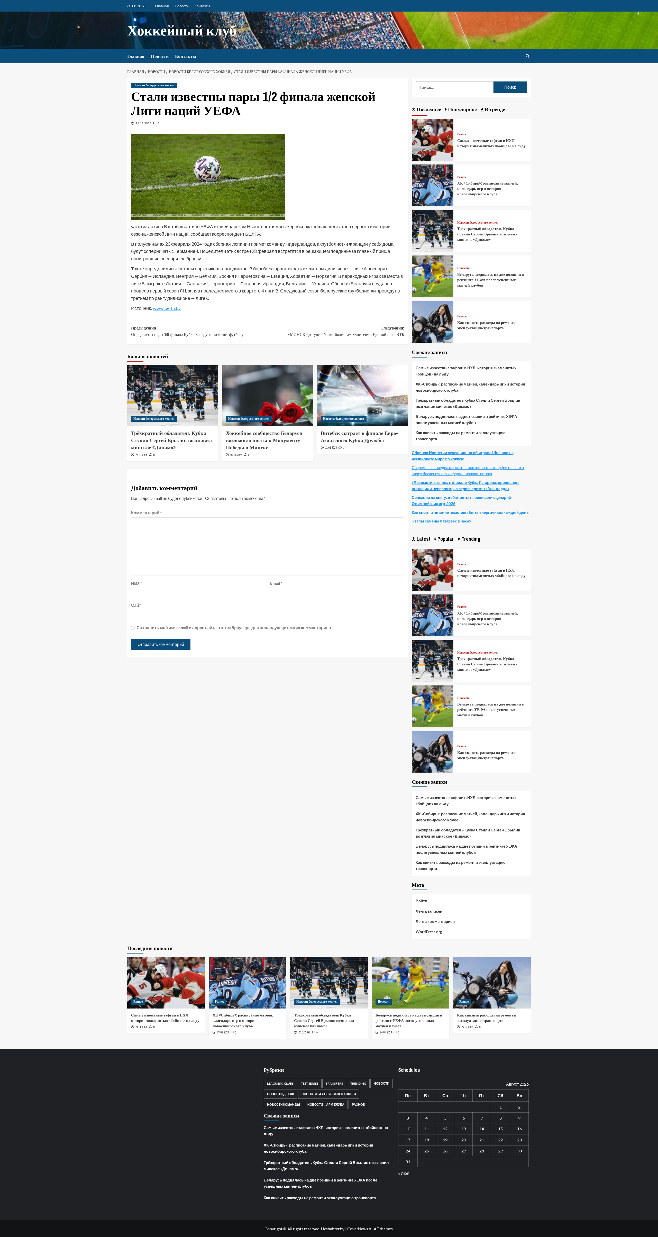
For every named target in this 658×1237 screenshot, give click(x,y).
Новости (182, 6)
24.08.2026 (141, 1027)
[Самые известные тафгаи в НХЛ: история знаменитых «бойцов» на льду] (432, 139)
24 (408, 1150)
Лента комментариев (435, 921)
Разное (462, 134)
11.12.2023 (143, 123)
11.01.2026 (331, 448)
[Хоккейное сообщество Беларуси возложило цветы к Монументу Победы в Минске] (267, 395)
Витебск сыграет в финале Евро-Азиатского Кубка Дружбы (359, 436)
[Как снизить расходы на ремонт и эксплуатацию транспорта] (432, 321)
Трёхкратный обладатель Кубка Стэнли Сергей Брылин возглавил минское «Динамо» (171, 440)
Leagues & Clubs (280, 1083)
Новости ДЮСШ (280, 1094)
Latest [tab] (423, 538)
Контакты (202, 6)
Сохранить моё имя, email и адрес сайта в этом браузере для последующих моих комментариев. (234, 627)
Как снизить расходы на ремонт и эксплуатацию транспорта (487, 325)
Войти (421, 901)
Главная (162, 6)
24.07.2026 (141, 455)
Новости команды (283, 1104)
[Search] (527, 56)
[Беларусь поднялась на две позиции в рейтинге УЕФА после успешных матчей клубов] (432, 275)
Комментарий (146, 512)
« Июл (403, 1173)
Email (276, 583)
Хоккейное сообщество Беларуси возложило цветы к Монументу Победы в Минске (264, 440)
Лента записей (429, 911)
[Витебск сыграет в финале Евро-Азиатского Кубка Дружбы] (362, 395)
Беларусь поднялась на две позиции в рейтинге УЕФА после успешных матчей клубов (490, 280)
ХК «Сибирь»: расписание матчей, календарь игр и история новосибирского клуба (487, 188)
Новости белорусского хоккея (154, 85)
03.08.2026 (223, 1032)
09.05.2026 (236, 455)
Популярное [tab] (462, 109)
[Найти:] (455, 87)
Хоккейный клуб (181, 30)
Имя (136, 583)
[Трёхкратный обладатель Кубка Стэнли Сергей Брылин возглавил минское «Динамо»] (172, 395)
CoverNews (357, 1228)
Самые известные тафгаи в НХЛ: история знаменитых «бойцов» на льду (491, 143)
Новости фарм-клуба (325, 1104)
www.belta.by (167, 308)
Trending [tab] (470, 538)
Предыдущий (187, 331)
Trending (358, 1083)
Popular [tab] (445, 538)
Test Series (309, 1083)
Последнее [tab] (428, 109)
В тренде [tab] (494, 109)
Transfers (334, 1083)
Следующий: (346, 331)
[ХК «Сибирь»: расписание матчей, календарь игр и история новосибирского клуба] (432, 184)
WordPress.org (429, 931)
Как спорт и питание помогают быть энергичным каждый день (470, 512)
